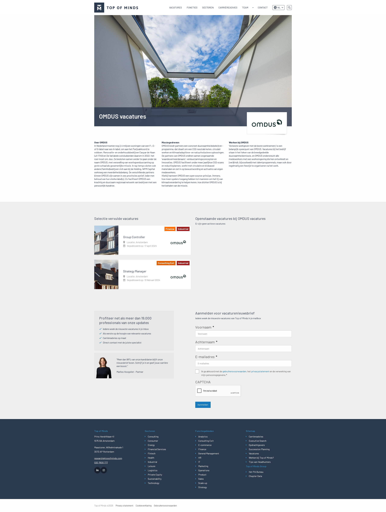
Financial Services (157, 449)
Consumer (153, 440)
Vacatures (175, 7)
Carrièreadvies (227, 7)
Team (245, 7)
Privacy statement (124, 505)
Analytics (203, 436)
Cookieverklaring (144, 505)
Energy (151, 444)
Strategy (202, 487)
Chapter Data (255, 476)
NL (278, 7)
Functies (192, 7)
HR (199, 457)
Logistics (152, 470)
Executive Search (257, 440)
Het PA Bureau (256, 471)
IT (199, 461)
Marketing (203, 466)
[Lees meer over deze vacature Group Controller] (142, 240)
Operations (203, 470)
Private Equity (155, 474)
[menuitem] (175, 7)
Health (151, 457)
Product (202, 474)
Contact (263, 7)
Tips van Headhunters (260, 461)
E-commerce (205, 444)
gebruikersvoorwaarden (234, 371)
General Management (208, 453)
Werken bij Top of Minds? (261, 457)
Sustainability (154, 478)
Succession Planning (259, 449)
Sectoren (208, 7)
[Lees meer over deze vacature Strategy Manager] (142, 274)
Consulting (153, 436)
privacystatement (260, 371)
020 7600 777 (101, 462)
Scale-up (202, 483)
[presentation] (218, 391)
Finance (202, 449)
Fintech (151, 453)
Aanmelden (203, 404)
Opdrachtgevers (257, 444)
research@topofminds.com (108, 458)
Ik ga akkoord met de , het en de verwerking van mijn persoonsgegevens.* (246, 373)
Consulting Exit (206, 440)
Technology (153, 483)
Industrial (152, 461)
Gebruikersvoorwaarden (165, 505)
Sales (201, 478)
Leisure (151, 466)
